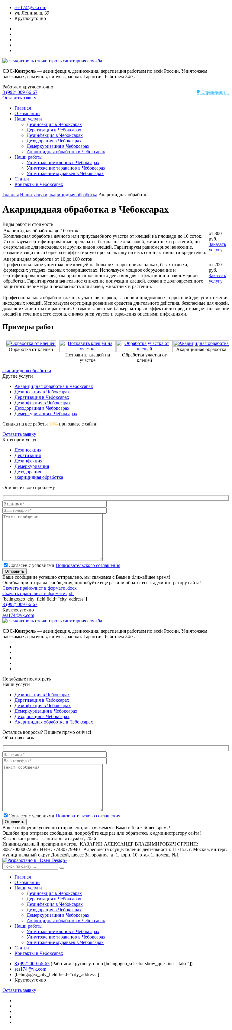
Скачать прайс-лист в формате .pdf (38, 593)
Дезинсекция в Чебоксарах (54, 124)
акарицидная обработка (26, 370)
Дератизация (27, 455)
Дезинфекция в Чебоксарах (55, 135)
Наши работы (28, 157)
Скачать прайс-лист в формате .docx (39, 588)
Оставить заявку (19, 97)
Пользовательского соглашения (88, 565)
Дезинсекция (27, 449)
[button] (62, 868)
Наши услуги (28, 118)
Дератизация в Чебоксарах (54, 129)
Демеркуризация (31, 466)
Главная (22, 108)
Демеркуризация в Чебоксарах (58, 146)
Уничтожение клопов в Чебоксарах (63, 162)
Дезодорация (27, 471)
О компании (27, 113)
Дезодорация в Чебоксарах (54, 140)
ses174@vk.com (30, 7)
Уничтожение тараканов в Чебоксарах (66, 168)
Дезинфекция (28, 460)
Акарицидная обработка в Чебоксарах (66, 151)
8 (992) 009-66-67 (19, 92)
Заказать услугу (217, 247)
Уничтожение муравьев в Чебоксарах (65, 173)
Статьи (21, 178)
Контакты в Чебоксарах (38, 184)
